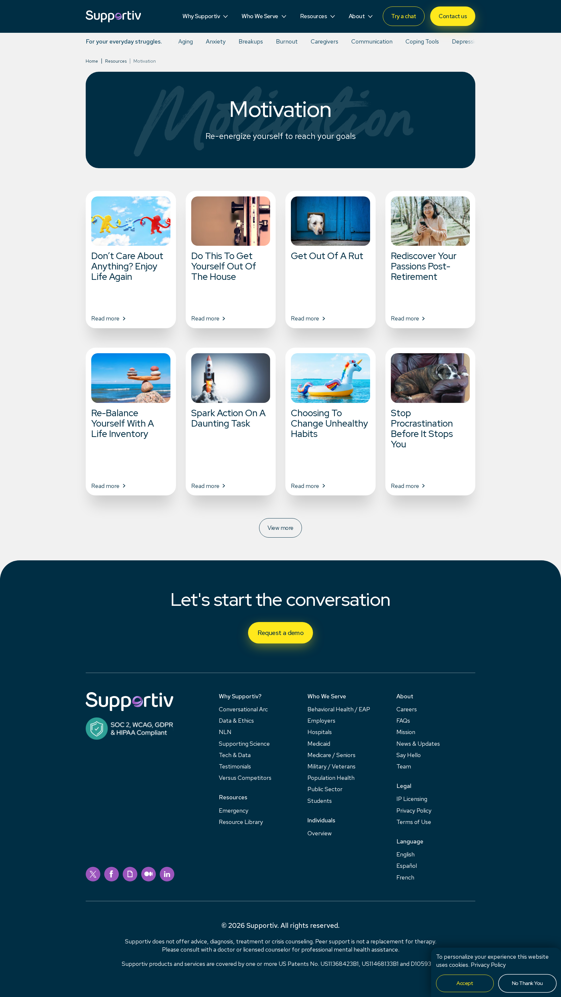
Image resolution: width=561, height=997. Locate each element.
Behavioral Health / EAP (338, 709)
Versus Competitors (245, 777)
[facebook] (111, 874)
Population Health (331, 777)
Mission (405, 732)
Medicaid (318, 743)
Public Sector (325, 789)
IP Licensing (411, 799)
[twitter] (93, 874)
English (405, 854)
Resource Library (241, 822)
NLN (225, 732)
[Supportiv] (113, 16)
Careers (406, 709)
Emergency (233, 810)
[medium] (148, 874)
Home (92, 61)
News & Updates (418, 743)
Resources (116, 61)
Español (406, 865)
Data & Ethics (236, 720)
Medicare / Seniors (331, 755)
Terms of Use (413, 822)
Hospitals (319, 732)
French (405, 877)
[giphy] (130, 874)
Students (319, 800)
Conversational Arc (243, 709)
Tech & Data (235, 755)
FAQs (403, 720)
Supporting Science (244, 743)
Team (403, 766)
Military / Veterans (331, 766)
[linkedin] (167, 874)
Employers (321, 720)
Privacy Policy (488, 964)
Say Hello (408, 755)
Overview (319, 833)
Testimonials (235, 766)
